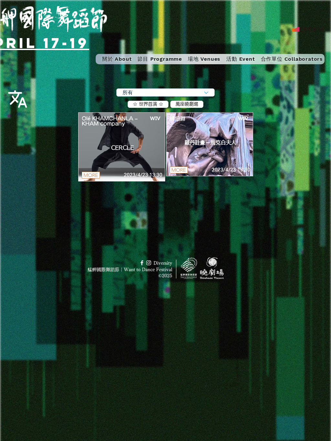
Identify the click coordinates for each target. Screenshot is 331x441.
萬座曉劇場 (187, 104)
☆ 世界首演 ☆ (148, 104)
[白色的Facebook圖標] (142, 263)
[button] (160, 59)
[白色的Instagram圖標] (148, 263)
